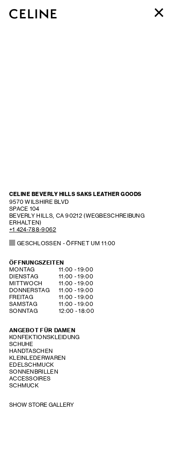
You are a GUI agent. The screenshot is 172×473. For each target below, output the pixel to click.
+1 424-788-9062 (32, 229)
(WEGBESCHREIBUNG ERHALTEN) (76, 212)
